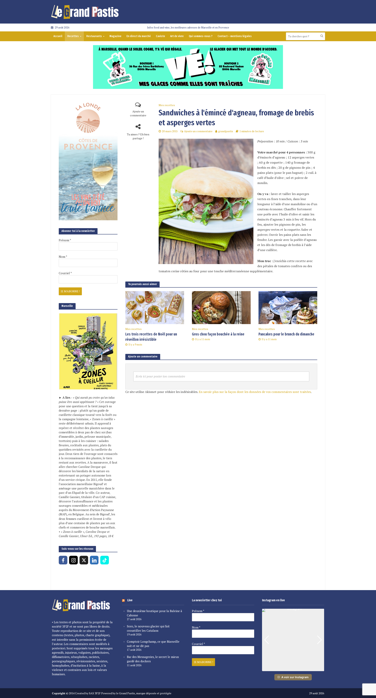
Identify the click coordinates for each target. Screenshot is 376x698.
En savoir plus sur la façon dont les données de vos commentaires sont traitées (255, 392)
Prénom (65, 240)
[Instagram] (73, 560)
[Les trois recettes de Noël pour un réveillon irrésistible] (154, 307)
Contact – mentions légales (235, 36)
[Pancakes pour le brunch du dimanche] (287, 307)
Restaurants (94, 36)
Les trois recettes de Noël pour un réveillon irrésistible (151, 337)
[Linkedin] (94, 560)
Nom (63, 257)
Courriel (65, 273)
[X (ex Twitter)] (84, 560)
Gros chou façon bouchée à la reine (218, 334)
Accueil (57, 36)
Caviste (160, 36)
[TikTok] (104, 560)
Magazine (115, 36)
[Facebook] (63, 560)
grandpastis (225, 131)
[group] (293, 640)
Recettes (73, 36)
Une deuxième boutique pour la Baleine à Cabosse (154, 613)
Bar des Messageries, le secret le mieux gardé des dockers (153, 659)
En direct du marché (139, 36)
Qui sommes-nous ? (200, 36)
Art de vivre (177, 36)
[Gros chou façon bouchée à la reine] (221, 307)
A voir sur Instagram (295, 677)
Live (130, 600)
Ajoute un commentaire (138, 113)
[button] (293, 668)
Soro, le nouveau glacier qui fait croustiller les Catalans (148, 628)
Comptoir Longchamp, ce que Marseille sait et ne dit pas (153, 644)
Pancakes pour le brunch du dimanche (286, 334)
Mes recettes (167, 105)
